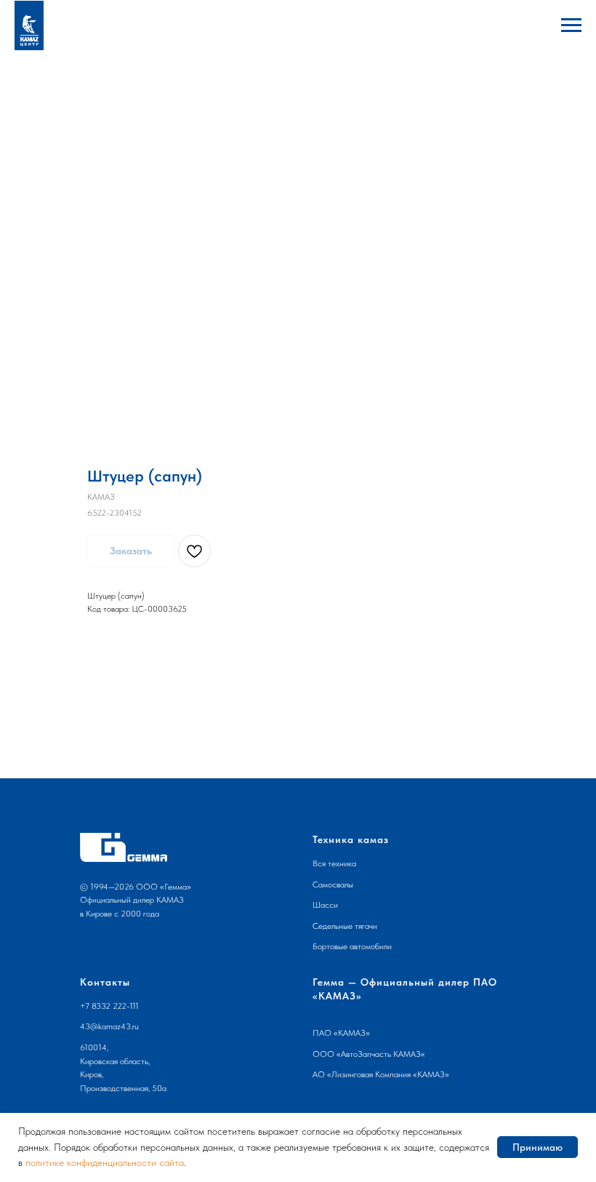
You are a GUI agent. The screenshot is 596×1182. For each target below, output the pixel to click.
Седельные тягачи (345, 926)
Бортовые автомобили (352, 946)
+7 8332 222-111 (109, 1006)
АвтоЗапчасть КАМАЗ (381, 1054)
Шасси (325, 905)
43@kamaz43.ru (109, 1026)
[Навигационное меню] (571, 25)
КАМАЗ (352, 1033)
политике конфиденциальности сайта (104, 1162)
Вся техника (334, 863)
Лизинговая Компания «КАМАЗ (388, 1074)
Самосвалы (333, 884)
